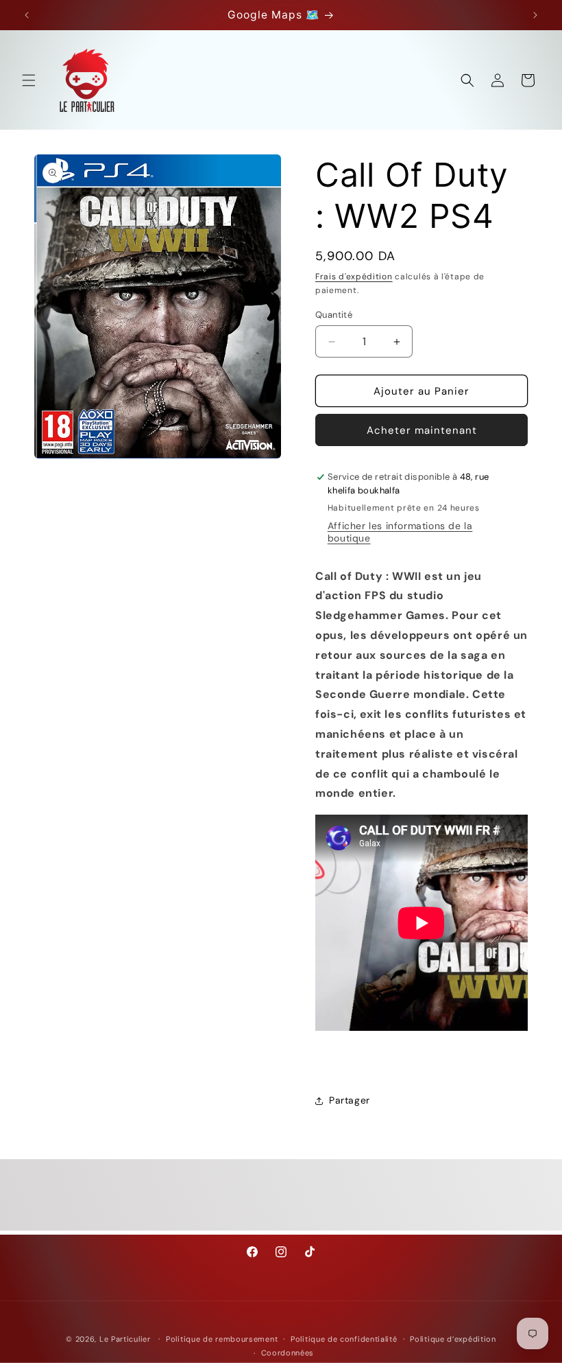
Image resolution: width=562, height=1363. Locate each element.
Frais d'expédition (354, 276)
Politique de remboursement (222, 1339)
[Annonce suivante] (535, 15)
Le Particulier (125, 1339)
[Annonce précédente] (27, 15)
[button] (29, 80)
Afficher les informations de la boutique (400, 532)
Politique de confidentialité (344, 1339)
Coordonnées (288, 1353)
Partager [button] (349, 1100)
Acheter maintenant (422, 430)
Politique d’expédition (453, 1339)
